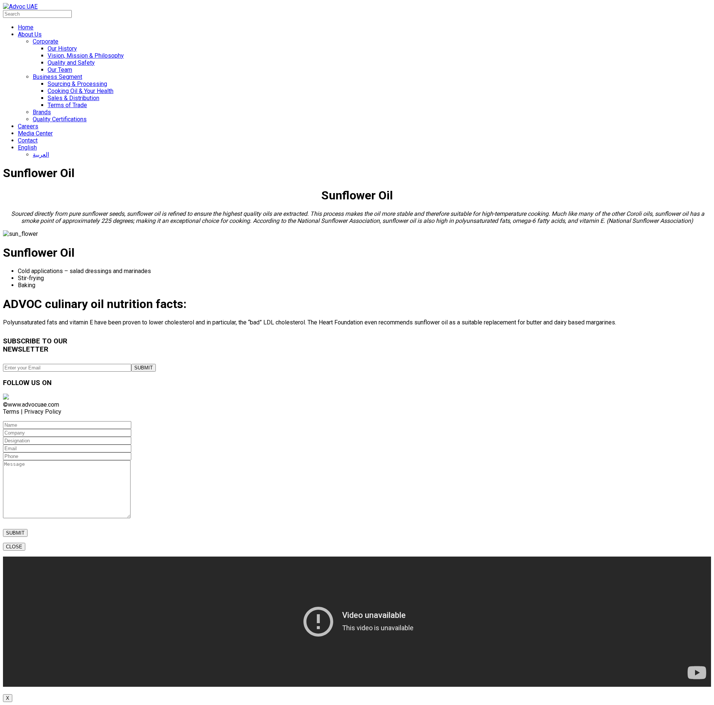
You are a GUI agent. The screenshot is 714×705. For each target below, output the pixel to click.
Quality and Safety (71, 62)
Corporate (45, 41)
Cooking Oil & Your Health (80, 90)
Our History (62, 48)
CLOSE (14, 546)
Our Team (60, 69)
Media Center (35, 133)
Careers (28, 126)
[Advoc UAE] (20, 6)
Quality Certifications (60, 119)
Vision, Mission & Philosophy (86, 55)
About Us (30, 34)
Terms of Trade (67, 105)
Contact (28, 140)
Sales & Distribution (73, 98)
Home (25, 27)
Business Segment (57, 76)
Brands (42, 112)
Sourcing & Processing (77, 83)
